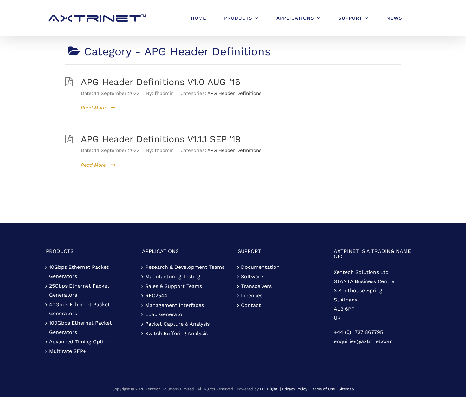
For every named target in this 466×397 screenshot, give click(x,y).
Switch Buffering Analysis (176, 333)
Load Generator (164, 314)
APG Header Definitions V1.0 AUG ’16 (160, 81)
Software (252, 277)
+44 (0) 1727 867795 (358, 332)
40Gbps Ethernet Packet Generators (79, 309)
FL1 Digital (269, 389)
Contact (251, 305)
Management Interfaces (174, 305)
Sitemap (346, 389)
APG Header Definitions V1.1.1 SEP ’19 (161, 139)
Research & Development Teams (184, 267)
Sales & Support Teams (173, 286)
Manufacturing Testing (172, 277)
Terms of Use (323, 389)
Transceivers (256, 286)
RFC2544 (156, 296)
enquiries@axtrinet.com (363, 341)
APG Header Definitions (234, 93)
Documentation (260, 267)
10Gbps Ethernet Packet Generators (79, 271)
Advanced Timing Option (79, 342)
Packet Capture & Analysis (177, 324)
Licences (251, 296)
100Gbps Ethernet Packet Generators (80, 327)
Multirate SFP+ (67, 351)
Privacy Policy (294, 389)
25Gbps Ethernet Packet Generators (79, 290)
